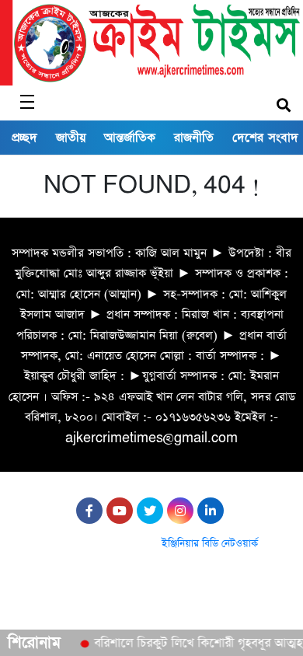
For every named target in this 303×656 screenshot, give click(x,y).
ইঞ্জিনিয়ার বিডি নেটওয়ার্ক (210, 543)
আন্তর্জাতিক (129, 137)
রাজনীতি (194, 137)
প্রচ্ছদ (24, 137)
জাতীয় (70, 137)
